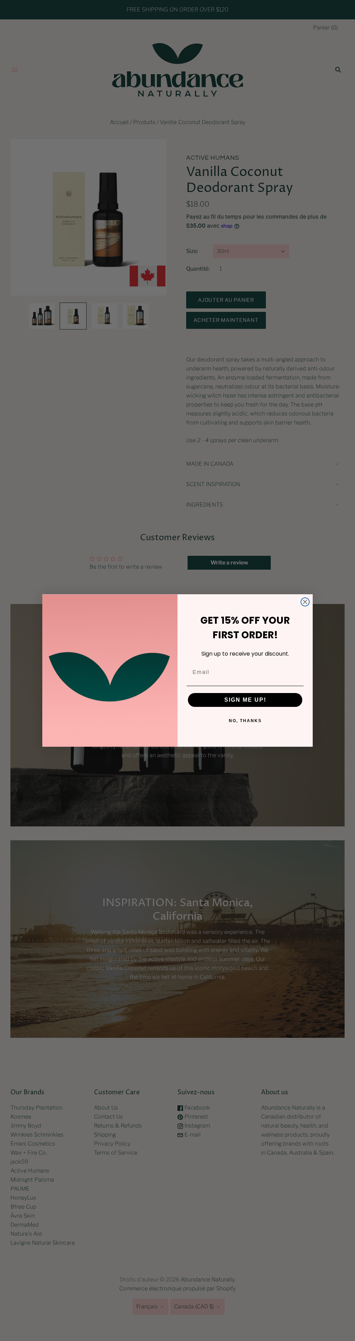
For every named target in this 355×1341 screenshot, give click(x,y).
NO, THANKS (245, 720)
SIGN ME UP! (245, 700)
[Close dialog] (305, 602)
